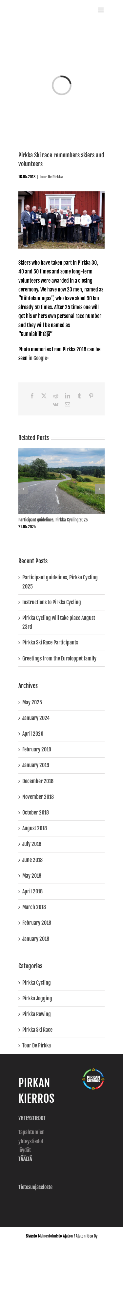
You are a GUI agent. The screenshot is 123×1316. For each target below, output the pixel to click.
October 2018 (35, 812)
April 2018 (32, 891)
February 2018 (36, 923)
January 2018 (35, 939)
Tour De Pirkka (51, 176)
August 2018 (34, 828)
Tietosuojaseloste (35, 1187)
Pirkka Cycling (36, 982)
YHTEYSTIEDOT (32, 1118)
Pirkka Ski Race (37, 1029)
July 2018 (31, 844)
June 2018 (32, 860)
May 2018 (31, 875)
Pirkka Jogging (37, 998)
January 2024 (36, 718)
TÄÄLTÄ (25, 1159)
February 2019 (36, 749)
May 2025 (32, 702)
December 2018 (37, 781)
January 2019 (35, 765)
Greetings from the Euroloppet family (59, 658)
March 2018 (34, 907)
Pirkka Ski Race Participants (50, 642)
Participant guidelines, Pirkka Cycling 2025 (53, 519)
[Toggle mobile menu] (101, 10)
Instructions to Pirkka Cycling (51, 602)
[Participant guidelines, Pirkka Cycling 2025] (61, 451)
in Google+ (39, 358)
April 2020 (32, 733)
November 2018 (38, 797)
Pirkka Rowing (36, 1014)
